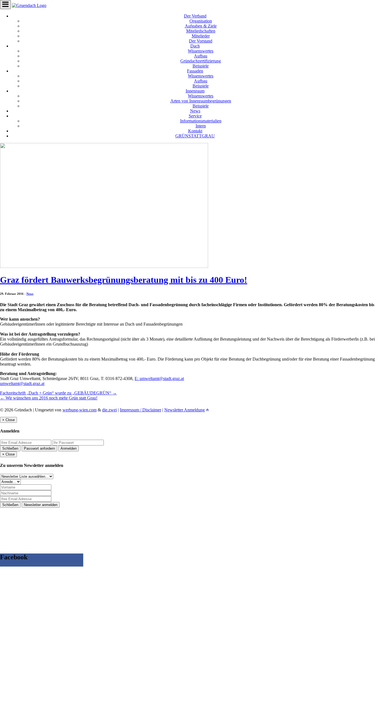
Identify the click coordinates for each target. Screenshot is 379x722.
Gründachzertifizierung (200, 61)
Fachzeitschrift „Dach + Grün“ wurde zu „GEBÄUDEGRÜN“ (58, 393)
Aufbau (200, 56)
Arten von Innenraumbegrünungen (200, 101)
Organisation (201, 21)
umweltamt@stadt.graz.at (22, 383)
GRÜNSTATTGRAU (195, 136)
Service (195, 116)
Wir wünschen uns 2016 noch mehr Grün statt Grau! (48, 398)
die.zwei (109, 409)
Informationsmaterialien (200, 121)
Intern (201, 126)
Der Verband (195, 16)
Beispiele (201, 66)
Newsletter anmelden (40, 505)
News (195, 111)
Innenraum (195, 91)
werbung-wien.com (79, 409)
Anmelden (68, 448)
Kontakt (195, 131)
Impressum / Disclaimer (140, 409)
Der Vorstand (200, 41)
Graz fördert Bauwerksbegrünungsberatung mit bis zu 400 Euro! (123, 280)
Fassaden (195, 71)
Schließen (10, 448)
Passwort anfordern (39, 448)
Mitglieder (201, 36)
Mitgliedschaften (200, 31)
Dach (195, 46)
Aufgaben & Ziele (201, 26)
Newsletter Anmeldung (184, 409)
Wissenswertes (200, 51)
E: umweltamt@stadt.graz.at (159, 378)
